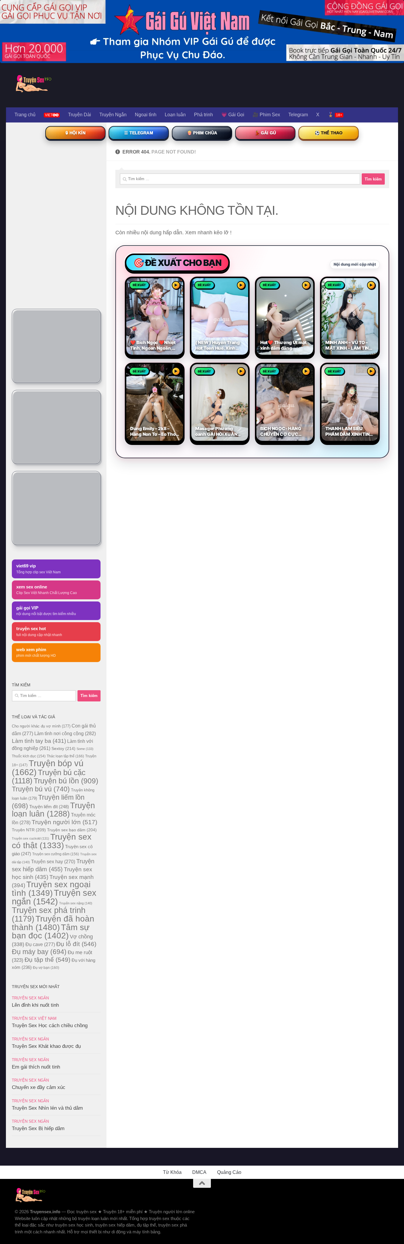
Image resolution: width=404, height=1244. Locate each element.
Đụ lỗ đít (76, 943)
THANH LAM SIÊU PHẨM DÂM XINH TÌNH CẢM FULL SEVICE (349, 431)
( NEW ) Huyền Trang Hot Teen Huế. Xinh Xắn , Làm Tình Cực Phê (217, 345)
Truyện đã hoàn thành (53, 923)
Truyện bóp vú (47, 767)
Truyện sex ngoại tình (51, 889)
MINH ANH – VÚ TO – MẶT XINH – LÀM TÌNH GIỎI (348, 345)
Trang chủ (24, 114)
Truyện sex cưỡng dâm (55, 854)
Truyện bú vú (41, 789)
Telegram (298, 114)
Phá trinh (203, 114)
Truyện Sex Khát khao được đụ (46, 1046)
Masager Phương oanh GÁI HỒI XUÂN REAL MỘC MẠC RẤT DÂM (217, 431)
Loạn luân (175, 114)
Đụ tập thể (47, 959)
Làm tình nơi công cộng (65, 733)
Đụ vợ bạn (46, 968)
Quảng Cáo (229, 1172)
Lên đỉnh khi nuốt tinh (35, 1005)
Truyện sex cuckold (30, 838)
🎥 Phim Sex (266, 114)
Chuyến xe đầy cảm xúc (38, 1087)
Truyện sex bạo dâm (72, 829)
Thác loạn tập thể (65, 756)
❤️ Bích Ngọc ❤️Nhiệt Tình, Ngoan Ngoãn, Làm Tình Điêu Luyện (153, 345)
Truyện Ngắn (113, 114)
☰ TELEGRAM (138, 132)
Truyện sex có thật (51, 841)
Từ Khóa (172, 1172)
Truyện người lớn (64, 822)
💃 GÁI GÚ (265, 132)
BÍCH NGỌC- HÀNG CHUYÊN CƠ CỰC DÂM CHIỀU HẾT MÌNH (283, 431)
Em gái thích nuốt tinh (36, 1067)
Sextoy (63, 748)
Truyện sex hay (53, 861)
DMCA (199, 1172)
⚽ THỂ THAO (329, 132)
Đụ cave (40, 944)
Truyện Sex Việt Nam (34, 1018)
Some (85, 749)
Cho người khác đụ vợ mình (41, 726)
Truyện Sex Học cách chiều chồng (50, 1025)
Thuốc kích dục (29, 756)
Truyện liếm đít (49, 806)
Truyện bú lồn (66, 781)
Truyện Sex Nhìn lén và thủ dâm (47, 1108)
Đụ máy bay (39, 952)
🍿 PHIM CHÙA (202, 132)
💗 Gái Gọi (232, 114)
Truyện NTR (29, 829)
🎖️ (335, 114)
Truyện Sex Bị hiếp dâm (38, 1128)
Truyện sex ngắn (54, 897)
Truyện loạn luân (53, 809)
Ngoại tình (145, 114)
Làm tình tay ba (39, 741)
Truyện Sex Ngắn (30, 998)
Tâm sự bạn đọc (51, 931)
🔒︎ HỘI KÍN (75, 132)
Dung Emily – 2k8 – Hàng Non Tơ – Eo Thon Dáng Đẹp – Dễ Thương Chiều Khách (154, 431)
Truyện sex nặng (75, 903)
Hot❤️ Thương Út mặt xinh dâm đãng (283, 345)
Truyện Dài (79, 114)
